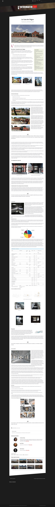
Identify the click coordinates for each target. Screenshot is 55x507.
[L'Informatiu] (27, 7)
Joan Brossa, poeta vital (12, 478)
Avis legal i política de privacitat (42, 505)
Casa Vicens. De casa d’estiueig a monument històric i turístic (38, 462)
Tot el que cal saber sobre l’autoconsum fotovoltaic (39, 478)
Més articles (27, 450)
